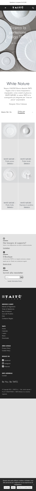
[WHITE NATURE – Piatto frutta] (9, 174)
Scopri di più (7, 264)
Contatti (4, 376)
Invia (21, 277)
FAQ (3, 316)
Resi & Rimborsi (7, 311)
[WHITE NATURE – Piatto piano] (9, 131)
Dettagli (9, 163)
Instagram (7, 363)
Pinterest (7, 366)
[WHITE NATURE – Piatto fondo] (26, 131)
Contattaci (6, 248)
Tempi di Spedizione (8, 309)
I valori (4, 333)
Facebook (7, 360)
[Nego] (33, 485)
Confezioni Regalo (7, 318)
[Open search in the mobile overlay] (33, 8)
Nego (13, 487)
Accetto (7, 487)
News (3, 336)
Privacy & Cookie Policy (25, 487)
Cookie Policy (6, 350)
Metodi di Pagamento (8, 307)
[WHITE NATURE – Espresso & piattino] (26, 174)
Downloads (5, 338)
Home (4, 329)
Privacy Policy (6, 348)
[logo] (17, 7)
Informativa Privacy (17, 281)
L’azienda (5, 331)
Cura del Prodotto (7, 314)
